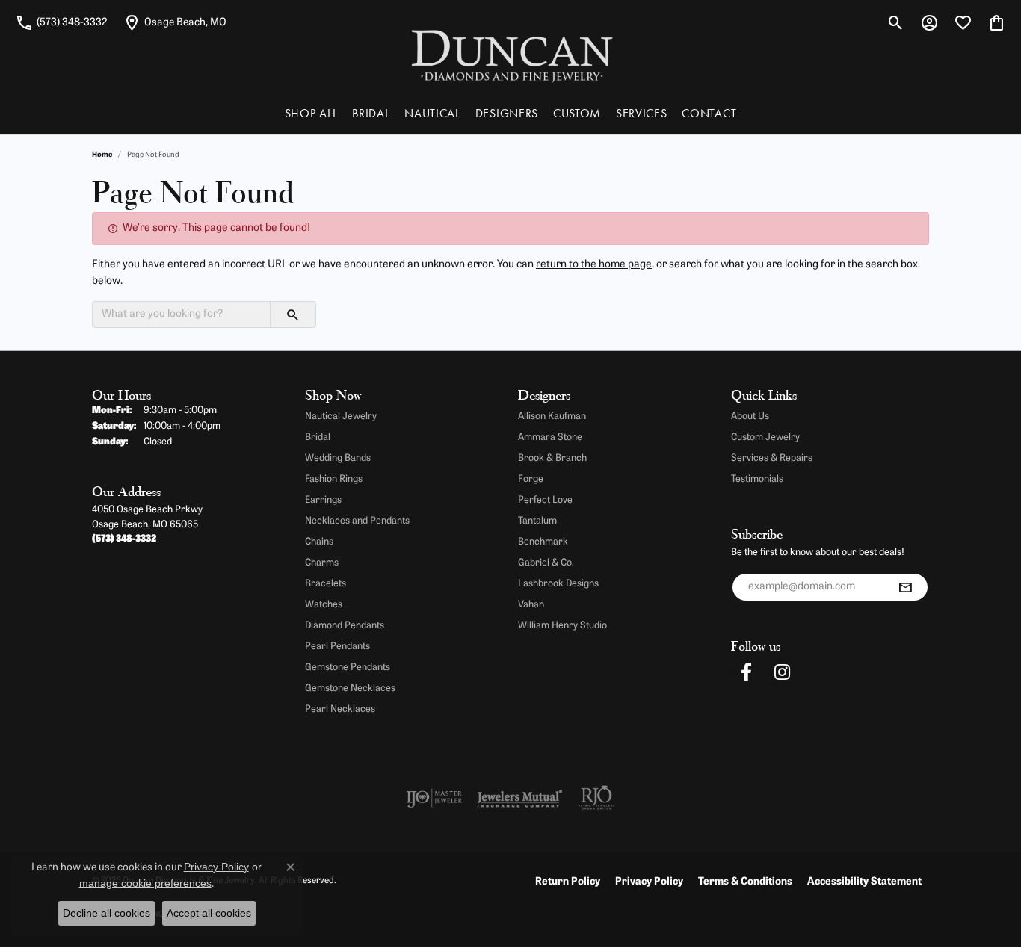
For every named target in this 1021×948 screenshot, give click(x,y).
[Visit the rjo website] (596, 798)
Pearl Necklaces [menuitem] (340, 709)
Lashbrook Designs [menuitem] (558, 584)
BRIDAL (370, 113)
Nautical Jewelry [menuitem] (341, 416)
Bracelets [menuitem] (325, 584)
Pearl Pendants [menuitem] (337, 646)
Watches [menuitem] (323, 605)
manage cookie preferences (145, 883)
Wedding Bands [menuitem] (338, 458)
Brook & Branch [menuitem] (552, 458)
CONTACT (709, 113)
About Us (750, 416)
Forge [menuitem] (530, 479)
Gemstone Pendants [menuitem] (347, 667)
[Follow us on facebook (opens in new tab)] (746, 672)
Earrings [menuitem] (323, 500)
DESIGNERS (506, 113)
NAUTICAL (432, 113)
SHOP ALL (311, 113)
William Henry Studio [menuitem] (562, 626)
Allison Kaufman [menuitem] (552, 416)
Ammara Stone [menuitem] (550, 437)
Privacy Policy (649, 881)
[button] (895, 22)
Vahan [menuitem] (531, 605)
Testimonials (757, 479)
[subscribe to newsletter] (905, 587)
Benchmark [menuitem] (543, 542)
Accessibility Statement (864, 881)
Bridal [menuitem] (317, 437)
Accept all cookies (209, 913)
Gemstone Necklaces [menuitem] (350, 688)
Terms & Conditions (745, 881)
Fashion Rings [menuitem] (334, 479)
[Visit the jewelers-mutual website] (520, 798)
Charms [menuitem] (322, 563)
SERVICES (641, 113)
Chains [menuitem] (319, 542)
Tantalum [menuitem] (537, 521)
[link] (61, 22)
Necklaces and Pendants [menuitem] (357, 521)
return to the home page (594, 264)
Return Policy (567, 881)
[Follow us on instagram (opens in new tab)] (782, 672)
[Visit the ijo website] (434, 798)
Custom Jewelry (765, 437)
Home (102, 155)
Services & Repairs (771, 458)
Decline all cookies (106, 913)
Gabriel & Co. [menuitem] (546, 563)
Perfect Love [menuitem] (545, 500)
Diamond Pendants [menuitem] (344, 626)
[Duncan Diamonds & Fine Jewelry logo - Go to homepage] (510, 55)
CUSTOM (577, 113)
